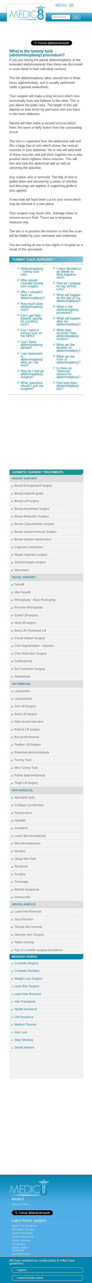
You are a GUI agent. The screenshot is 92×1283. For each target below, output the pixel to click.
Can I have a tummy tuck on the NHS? (31, 333)
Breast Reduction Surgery (31, 516)
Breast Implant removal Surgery (35, 532)
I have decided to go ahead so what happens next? (68, 273)
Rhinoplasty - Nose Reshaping (34, 600)
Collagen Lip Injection (29, 805)
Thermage (21, 881)
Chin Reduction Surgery (30, 653)
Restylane (21, 866)
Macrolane (21, 570)
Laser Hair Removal (27, 911)
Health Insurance (25, 1009)
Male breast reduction (28, 721)
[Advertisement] (48, 30)
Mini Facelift (22, 592)
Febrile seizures (21, 1240)
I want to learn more (30, 1278)
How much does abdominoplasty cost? (32, 306)
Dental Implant (24, 1047)
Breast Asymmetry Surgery (32, 509)
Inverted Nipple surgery (30, 562)
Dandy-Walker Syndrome (20, 1249)
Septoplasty (22, 676)
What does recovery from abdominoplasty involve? (67, 334)
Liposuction (22, 691)
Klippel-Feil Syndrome (25, 1225)
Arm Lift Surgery (25, 706)
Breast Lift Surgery (26, 501)
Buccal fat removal (26, 737)
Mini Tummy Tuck (26, 768)
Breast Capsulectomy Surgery (34, 524)
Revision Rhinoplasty (28, 607)
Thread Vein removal (28, 927)
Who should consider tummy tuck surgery (32, 283)
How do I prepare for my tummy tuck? (68, 286)
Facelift (19, 584)
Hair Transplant (24, 1001)
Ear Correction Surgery (29, 669)
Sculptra (20, 874)
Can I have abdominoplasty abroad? (32, 344)
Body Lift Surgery (25, 714)
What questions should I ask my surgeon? (32, 385)
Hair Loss (20, 1032)
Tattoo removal (24, 942)
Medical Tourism (25, 1024)
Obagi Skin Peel (25, 859)
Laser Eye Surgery (26, 986)
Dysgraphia (19, 1243)
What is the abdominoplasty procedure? (67, 309)
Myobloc (20, 851)
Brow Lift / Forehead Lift (30, 630)
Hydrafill (20, 820)
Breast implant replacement (32, 539)
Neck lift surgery (25, 623)
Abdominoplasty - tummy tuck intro (32, 271)
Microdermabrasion (27, 843)
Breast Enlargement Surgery (33, 485)
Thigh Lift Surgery (26, 783)
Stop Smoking (23, 1040)
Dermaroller (22, 897)
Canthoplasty (23, 661)
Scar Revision (23, 919)
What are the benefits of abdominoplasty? (68, 347)
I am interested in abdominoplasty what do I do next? (32, 359)
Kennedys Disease (23, 1229)
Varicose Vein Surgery (29, 934)
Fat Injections (23, 813)
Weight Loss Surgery (28, 978)
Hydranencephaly (22, 1233)
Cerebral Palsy (20, 1253)
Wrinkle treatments (26, 889)
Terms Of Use (20, 1204)
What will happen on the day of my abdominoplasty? (68, 298)
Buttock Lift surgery (27, 729)
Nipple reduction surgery (30, 554)
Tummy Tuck (22, 760)
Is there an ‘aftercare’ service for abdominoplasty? (68, 372)
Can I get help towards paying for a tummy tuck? (31, 320)
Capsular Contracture (28, 547)
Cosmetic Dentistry (26, 971)
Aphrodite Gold (24, 797)
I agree (21, 1270)
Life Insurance (23, 1017)
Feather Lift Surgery (27, 744)
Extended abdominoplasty (31, 752)
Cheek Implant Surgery (29, 638)
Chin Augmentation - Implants (34, 645)
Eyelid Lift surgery (26, 615)
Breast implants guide (28, 493)
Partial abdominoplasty (29, 775)
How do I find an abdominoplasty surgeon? (32, 374)
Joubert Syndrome (23, 1236)
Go (76, 17)
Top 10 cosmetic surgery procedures (38, 950)
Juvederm (21, 828)
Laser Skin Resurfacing (30, 836)
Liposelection (23, 698)
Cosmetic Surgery (26, 963)
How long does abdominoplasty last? (67, 385)
